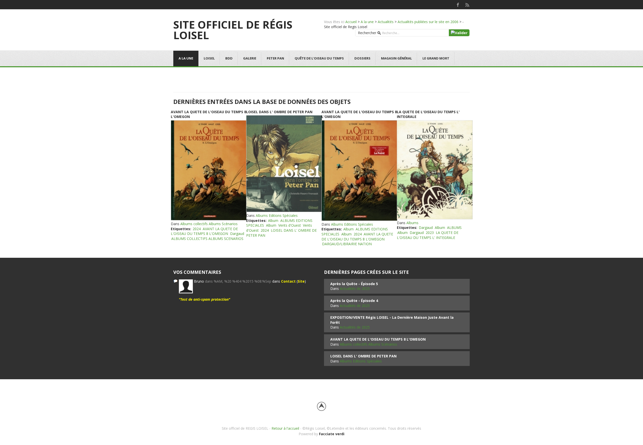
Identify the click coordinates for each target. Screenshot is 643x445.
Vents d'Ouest (289, 225)
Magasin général (396, 58)
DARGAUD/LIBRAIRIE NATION (347, 243)
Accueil (351, 21)
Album (273, 220)
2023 (430, 232)
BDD (229, 58)
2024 (197, 228)
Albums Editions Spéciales (277, 215)
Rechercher (367, 32)
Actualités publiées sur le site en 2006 (428, 21)
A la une (367, 21)
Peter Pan (275, 58)
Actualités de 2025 (355, 288)
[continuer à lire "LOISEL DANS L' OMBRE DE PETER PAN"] (284, 163)
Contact (288, 281)
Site (301, 281)
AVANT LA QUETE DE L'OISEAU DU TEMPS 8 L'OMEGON (204, 231)
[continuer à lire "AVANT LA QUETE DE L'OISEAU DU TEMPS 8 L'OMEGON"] (208, 170)
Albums (412, 222)
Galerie (249, 58)
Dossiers (362, 58)
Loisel (209, 58)
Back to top (321, 406)
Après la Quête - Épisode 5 (354, 283)
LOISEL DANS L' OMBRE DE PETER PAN (279, 111)
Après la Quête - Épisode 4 (354, 300)
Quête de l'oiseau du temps (319, 58)
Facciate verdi (331, 433)
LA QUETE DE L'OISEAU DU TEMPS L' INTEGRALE (427, 235)
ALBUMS (454, 227)
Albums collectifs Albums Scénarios (209, 223)
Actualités (386, 21)
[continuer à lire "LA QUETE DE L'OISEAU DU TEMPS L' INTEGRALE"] (434, 169)
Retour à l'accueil (285, 428)
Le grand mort (435, 58)
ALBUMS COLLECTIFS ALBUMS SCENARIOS (207, 238)
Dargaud (237, 233)
